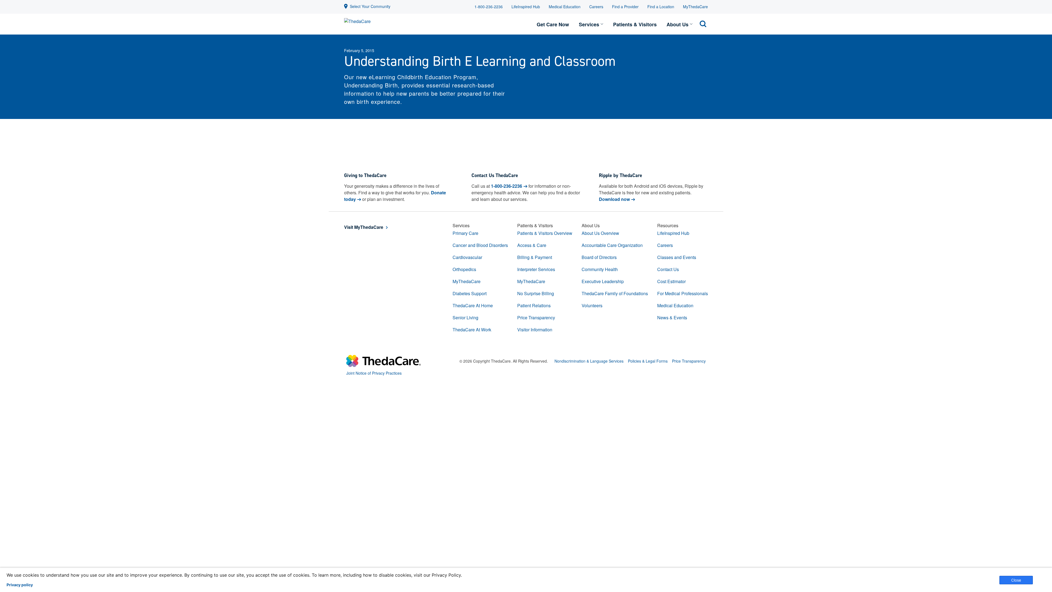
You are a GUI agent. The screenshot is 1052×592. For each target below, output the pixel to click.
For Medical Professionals (682, 293)
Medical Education (565, 6)
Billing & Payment (534, 257)
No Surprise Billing (535, 293)
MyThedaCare (695, 6)
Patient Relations (534, 305)
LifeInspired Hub (525, 6)
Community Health (600, 269)
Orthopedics (464, 269)
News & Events (672, 317)
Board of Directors (599, 257)
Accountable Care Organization (612, 245)
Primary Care (465, 233)
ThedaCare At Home (473, 305)
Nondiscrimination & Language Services (589, 361)
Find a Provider (625, 6)
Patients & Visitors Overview (544, 233)
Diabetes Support (470, 293)
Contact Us (668, 269)
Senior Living (465, 317)
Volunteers (592, 305)
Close (1016, 580)
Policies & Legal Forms (648, 361)
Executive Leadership (603, 281)
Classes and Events (676, 257)
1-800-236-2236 (488, 6)
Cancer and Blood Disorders (480, 245)
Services (589, 24)
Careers (596, 6)
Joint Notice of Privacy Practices (374, 373)
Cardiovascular (467, 257)
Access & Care (531, 245)
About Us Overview (600, 233)
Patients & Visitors (635, 24)
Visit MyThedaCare (363, 227)
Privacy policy (20, 585)
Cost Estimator (671, 281)
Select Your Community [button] (370, 6)
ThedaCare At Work (472, 329)
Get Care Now (553, 24)
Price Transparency (536, 317)
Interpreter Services (536, 269)
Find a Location (660, 6)
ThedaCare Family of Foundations (615, 293)
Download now (614, 199)
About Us (677, 24)
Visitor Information (534, 329)
